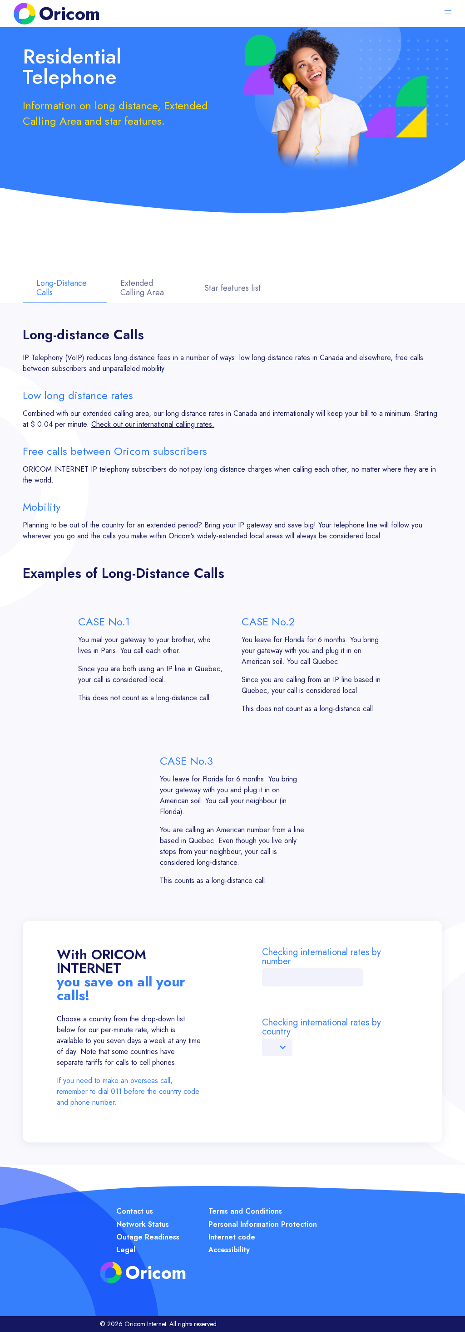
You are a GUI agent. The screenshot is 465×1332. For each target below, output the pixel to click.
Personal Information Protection (262, 1224)
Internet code (231, 1237)
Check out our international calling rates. (152, 424)
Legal (125, 1249)
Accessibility (229, 1249)
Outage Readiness (147, 1237)
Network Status (142, 1224)
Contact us (134, 1211)
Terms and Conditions (245, 1211)
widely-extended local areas (240, 536)
